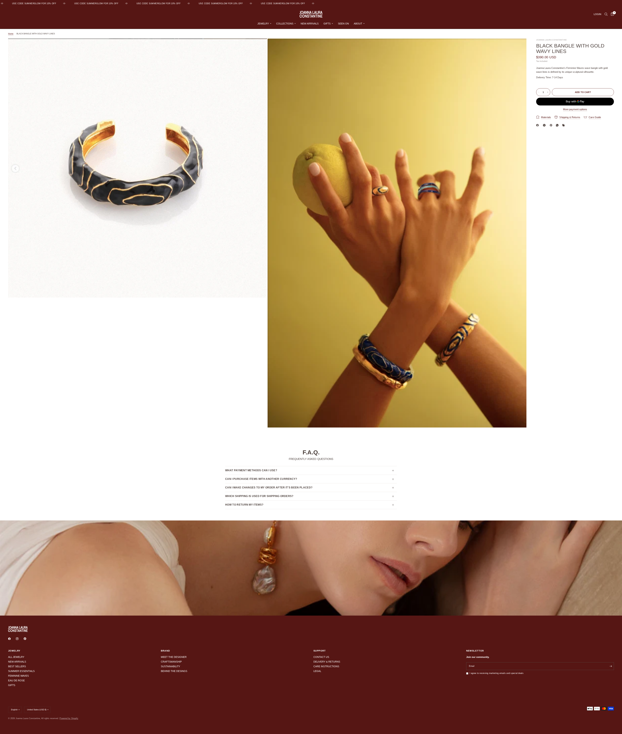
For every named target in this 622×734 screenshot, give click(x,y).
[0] (611, 14)
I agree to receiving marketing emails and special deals (497, 673)
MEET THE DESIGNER (174, 657)
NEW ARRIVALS (310, 23)
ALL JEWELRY (16, 657)
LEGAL (317, 671)
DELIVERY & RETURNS (326, 661)
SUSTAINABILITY (170, 666)
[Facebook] (538, 125)
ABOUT (358, 23)
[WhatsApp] (558, 125)
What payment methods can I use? (251, 470)
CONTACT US (321, 657)
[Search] (606, 14)
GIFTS (327, 23)
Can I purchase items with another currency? (261, 479)
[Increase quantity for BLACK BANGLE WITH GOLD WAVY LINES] (547, 92)
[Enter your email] (610, 666)
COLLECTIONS (284, 23)
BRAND (165, 651)
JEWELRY (263, 23)
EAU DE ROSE (16, 680)
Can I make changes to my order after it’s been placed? (268, 487)
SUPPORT (319, 651)
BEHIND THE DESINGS (174, 671)
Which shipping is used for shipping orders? (259, 496)
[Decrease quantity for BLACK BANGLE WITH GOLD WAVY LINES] (538, 92)
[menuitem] (264, 23)
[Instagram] (19, 638)
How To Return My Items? (244, 504)
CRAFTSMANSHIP (171, 661)
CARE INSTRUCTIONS (326, 666)
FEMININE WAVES (18, 675)
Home (10, 34)
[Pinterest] (552, 125)
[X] (545, 125)
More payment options (575, 109)
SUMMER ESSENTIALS (21, 671)
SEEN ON (343, 23)
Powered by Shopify (68, 718)
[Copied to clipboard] (564, 125)
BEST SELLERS (17, 666)
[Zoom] (260, 45)
